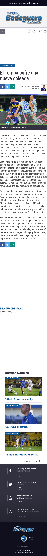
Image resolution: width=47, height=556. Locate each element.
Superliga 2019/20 (7, 65)
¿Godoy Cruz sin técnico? (16, 427)
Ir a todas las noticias (30, 461)
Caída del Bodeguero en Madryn (19, 399)
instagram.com (28, 511)
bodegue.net (23, 546)
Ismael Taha (35, 89)
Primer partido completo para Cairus (21, 454)
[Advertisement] (23, 49)
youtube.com (24, 498)
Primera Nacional (12, 378)
